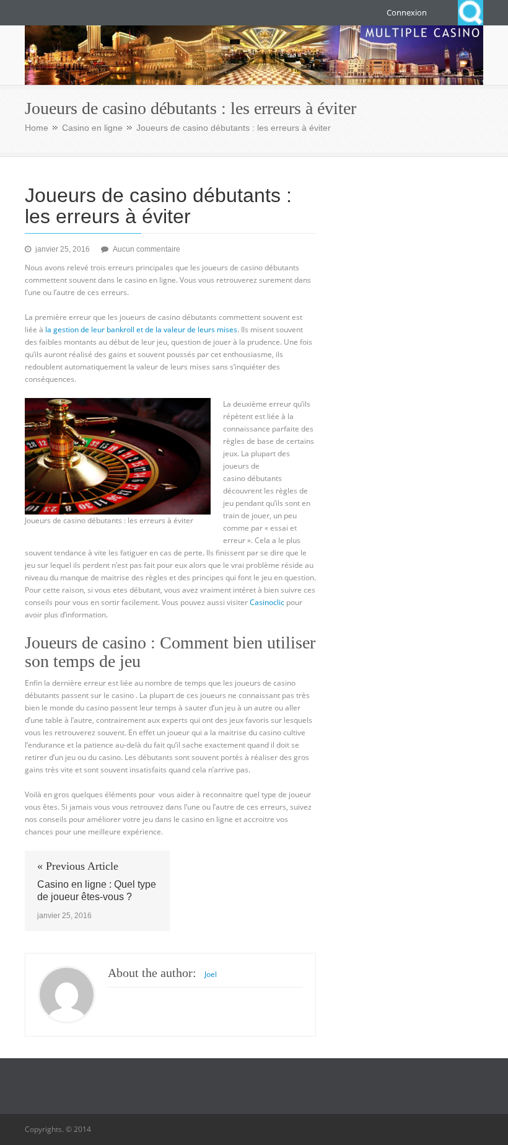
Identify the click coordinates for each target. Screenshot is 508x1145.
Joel (210, 974)
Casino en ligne (92, 128)
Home (36, 128)
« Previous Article (77, 866)
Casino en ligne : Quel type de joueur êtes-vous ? (96, 890)
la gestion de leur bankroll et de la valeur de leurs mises (140, 329)
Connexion (407, 12)
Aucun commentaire (146, 249)
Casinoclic (267, 602)
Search (470, 12)
